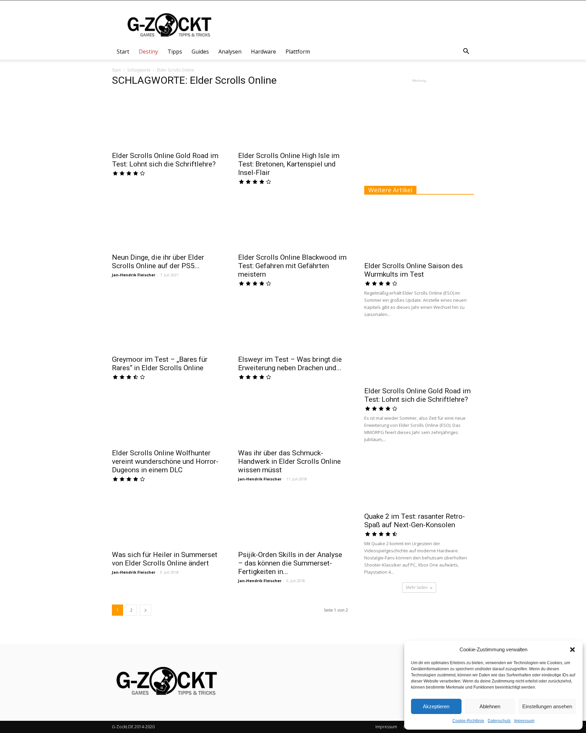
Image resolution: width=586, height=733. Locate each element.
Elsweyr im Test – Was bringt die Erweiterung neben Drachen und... (290, 363)
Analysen (229, 51)
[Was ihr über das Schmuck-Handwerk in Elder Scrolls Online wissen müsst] (293, 417)
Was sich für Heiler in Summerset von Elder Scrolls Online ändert (164, 559)
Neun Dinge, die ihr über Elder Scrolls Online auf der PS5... (158, 261)
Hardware (263, 51)
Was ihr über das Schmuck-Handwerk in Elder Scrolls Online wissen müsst (289, 461)
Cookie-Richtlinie (468, 720)
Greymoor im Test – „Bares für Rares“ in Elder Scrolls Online (160, 363)
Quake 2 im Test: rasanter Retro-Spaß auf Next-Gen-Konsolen (414, 520)
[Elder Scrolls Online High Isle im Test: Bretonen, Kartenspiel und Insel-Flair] (293, 120)
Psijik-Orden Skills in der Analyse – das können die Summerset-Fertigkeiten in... (290, 563)
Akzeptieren (436, 706)
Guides (200, 51)
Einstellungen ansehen (547, 706)
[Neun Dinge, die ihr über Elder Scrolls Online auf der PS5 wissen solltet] (167, 222)
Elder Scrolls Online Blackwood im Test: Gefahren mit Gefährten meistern (292, 265)
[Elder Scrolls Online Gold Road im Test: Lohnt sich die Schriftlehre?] (167, 120)
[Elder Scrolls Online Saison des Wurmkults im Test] (419, 230)
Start (123, 51)
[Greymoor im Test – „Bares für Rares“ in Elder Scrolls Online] (167, 324)
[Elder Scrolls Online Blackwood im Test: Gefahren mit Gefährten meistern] (293, 222)
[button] (572, 649)
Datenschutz (499, 720)
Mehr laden (417, 587)
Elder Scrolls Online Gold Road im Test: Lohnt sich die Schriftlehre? (165, 160)
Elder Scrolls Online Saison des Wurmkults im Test (413, 270)
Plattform (298, 51)
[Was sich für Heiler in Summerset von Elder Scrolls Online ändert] (167, 520)
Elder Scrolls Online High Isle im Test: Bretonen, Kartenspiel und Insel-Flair (288, 164)
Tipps (175, 51)
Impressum (524, 720)
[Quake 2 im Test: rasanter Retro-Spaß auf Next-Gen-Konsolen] (419, 481)
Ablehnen (490, 706)
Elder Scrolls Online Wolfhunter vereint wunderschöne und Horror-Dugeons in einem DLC (165, 461)
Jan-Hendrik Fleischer (133, 274)
